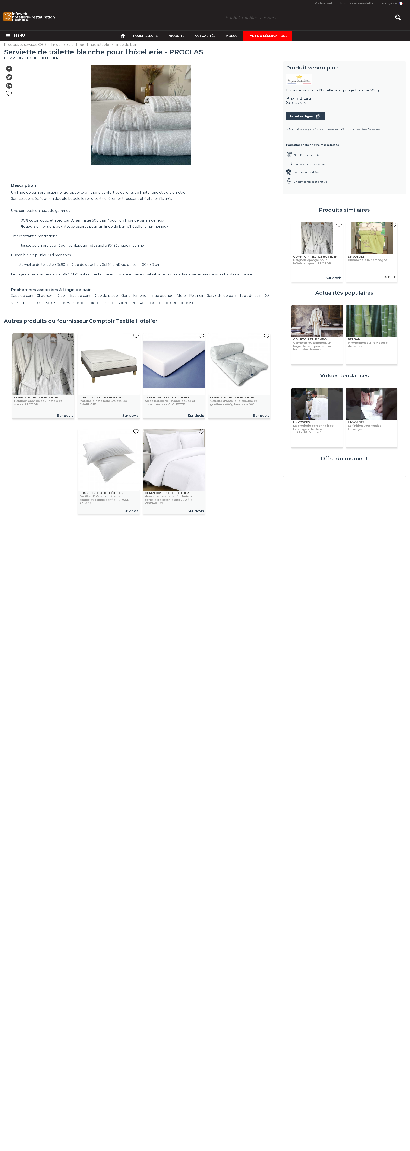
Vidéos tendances (344, 375)
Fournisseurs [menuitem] (145, 36)
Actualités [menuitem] (205, 36)
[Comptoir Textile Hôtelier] (344, 79)
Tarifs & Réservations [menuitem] (267, 36)
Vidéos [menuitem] (231, 36)
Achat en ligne (301, 116)
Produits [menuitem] (176, 36)
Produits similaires (344, 210)
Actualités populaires (344, 293)
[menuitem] (8, 36)
